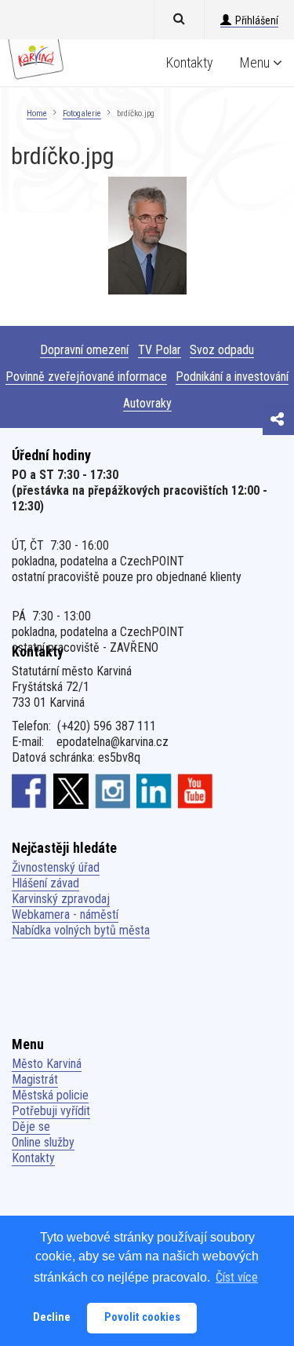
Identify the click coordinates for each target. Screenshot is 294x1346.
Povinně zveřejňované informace (86, 376)
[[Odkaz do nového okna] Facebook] (29, 791)
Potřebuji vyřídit (51, 1110)
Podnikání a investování (232, 376)
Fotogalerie (82, 113)
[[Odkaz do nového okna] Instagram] (112, 791)
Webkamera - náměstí (65, 914)
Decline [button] (52, 1317)
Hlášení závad (45, 883)
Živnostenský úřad (56, 867)
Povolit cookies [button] (142, 1317)
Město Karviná (47, 1063)
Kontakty (189, 62)
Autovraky (147, 403)
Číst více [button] (237, 1277)
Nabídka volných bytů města (81, 930)
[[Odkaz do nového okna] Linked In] (154, 791)
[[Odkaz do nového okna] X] (71, 791)
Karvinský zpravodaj (61, 898)
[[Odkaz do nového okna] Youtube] (195, 791)
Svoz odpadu (222, 349)
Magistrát (35, 1079)
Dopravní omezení (84, 349)
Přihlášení (256, 20)
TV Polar (159, 349)
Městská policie (50, 1095)
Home (37, 113)
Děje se (31, 1126)
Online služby (43, 1142)
